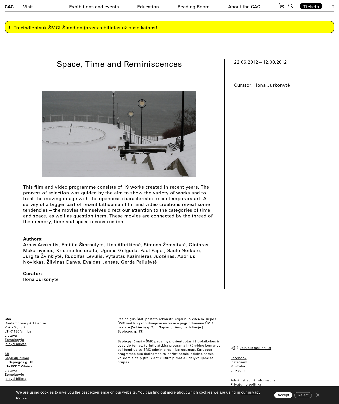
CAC (9, 6)
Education (148, 6)
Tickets (311, 6)
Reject (303, 395)
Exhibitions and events (94, 6)
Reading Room (194, 6)
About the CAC (244, 6)
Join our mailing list (255, 348)
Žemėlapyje (14, 340)
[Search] (290, 5)
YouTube (238, 366)
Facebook (239, 358)
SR (7, 354)
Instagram (239, 362)
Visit (28, 6)
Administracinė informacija (253, 380)
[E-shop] (282, 6)
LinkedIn (238, 370)
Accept (283, 395)
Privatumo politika (246, 384)
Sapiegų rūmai (17, 358)
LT (331, 6)
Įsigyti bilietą (16, 344)
